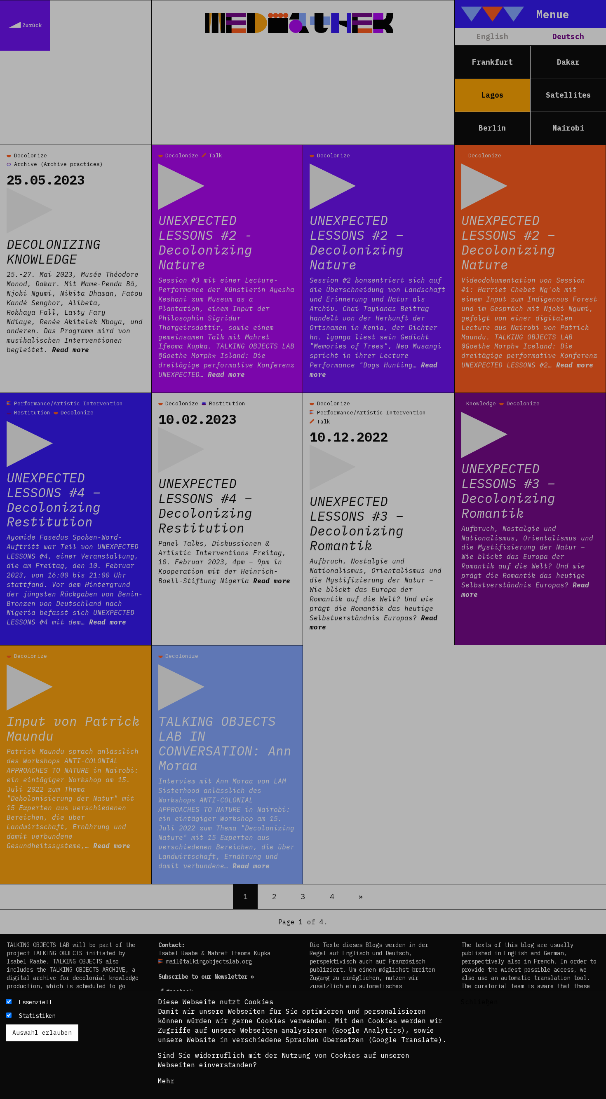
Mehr (166, 1081)
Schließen (479, 1001)
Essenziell (35, 1002)
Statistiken (37, 1015)
